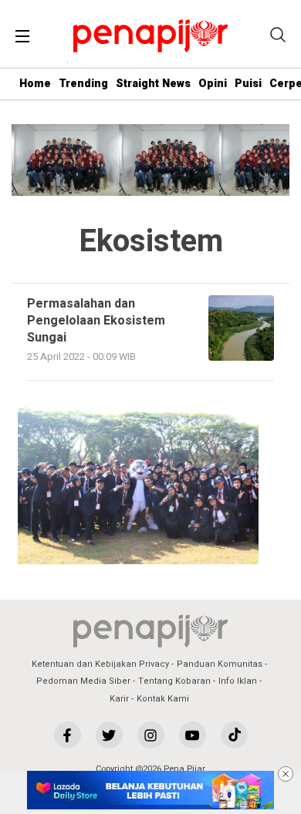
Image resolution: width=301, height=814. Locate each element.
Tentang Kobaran (174, 681)
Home (35, 84)
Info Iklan (237, 681)
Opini (212, 84)
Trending (83, 84)
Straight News (153, 84)
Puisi (248, 84)
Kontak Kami (163, 699)
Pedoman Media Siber (83, 681)
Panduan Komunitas (219, 664)
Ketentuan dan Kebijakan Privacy (100, 664)
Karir (119, 699)
